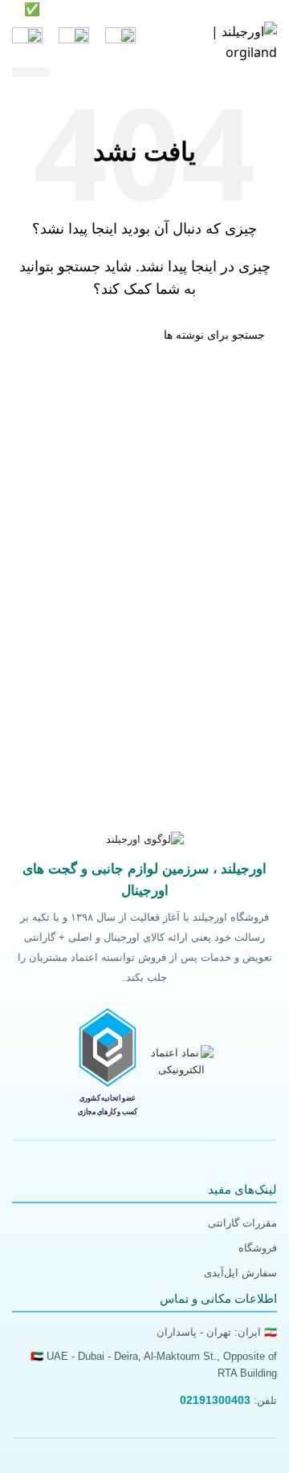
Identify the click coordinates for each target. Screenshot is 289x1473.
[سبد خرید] (27, 42)
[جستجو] (74, 42)
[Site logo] (227, 41)
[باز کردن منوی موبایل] (120, 42)
